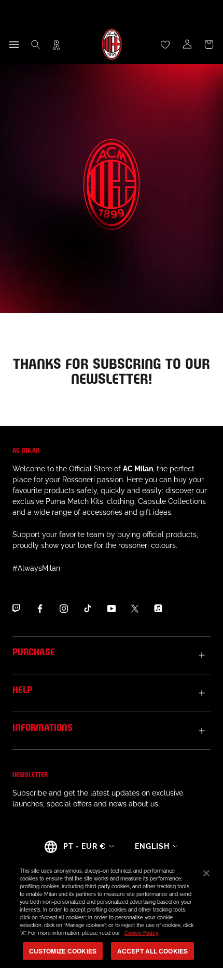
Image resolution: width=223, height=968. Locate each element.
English (152, 846)
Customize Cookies (62, 951)
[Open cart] (209, 44)
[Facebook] (40, 608)
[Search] (35, 44)
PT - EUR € (84, 846)
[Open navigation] (14, 44)
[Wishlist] (165, 44)
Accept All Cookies (152, 951)
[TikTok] (87, 608)
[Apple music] (158, 608)
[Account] (187, 44)
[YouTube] (111, 608)
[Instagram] (64, 608)
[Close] (206, 873)
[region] (111, 912)
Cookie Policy (141, 933)
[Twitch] (16, 608)
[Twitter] (134, 608)
